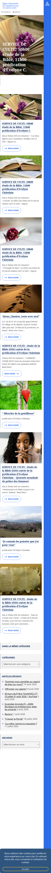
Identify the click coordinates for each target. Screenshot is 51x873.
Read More (13, 148)
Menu (17, 12)
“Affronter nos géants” (16, 689)
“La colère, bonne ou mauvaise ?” (21, 723)
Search (7, 12)
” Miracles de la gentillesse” (18, 413)
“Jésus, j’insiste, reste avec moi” (20, 316)
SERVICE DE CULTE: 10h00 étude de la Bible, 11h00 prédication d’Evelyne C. (17, 127)
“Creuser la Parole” (14, 718)
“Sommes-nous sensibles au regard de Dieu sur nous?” (22, 683)
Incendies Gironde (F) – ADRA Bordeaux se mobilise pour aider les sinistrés (21, 707)
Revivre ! (9, 714)
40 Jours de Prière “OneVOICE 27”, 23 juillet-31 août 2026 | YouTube (21, 695)
